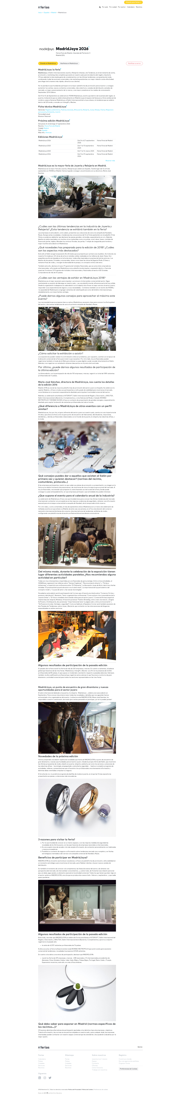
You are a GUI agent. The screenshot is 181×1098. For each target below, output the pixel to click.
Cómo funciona (97, 1067)
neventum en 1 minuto (99, 1059)
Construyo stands (125, 1059)
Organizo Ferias (124, 1063)
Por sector (122, 7)
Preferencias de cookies (101, 1089)
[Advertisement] (90, 29)
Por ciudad (113, 7)
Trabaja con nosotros (99, 1070)
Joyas (92, 110)
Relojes (97, 110)
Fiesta (102, 110)
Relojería (86, 110)
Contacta (95, 1063)
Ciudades (41, 1063)
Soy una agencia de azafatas (129, 1061)
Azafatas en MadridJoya (69, 63)
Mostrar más (110, 160)
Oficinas (95, 1065)
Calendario (131, 7)
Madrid (46, 128)
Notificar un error (134, 63)
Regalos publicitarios (52, 110)
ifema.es (49, 132)
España (44, 130)
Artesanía (50, 112)
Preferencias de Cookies (128, 1069)
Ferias (41, 1055)
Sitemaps (69, 1055)
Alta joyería (78, 110)
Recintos (139, 7)
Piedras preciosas (67, 110)
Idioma (140, 1047)
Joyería (57, 112)
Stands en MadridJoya (48, 63)
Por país (105, 7)
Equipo (94, 1061)
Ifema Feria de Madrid (52, 126)
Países (40, 1061)
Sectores (41, 1065)
